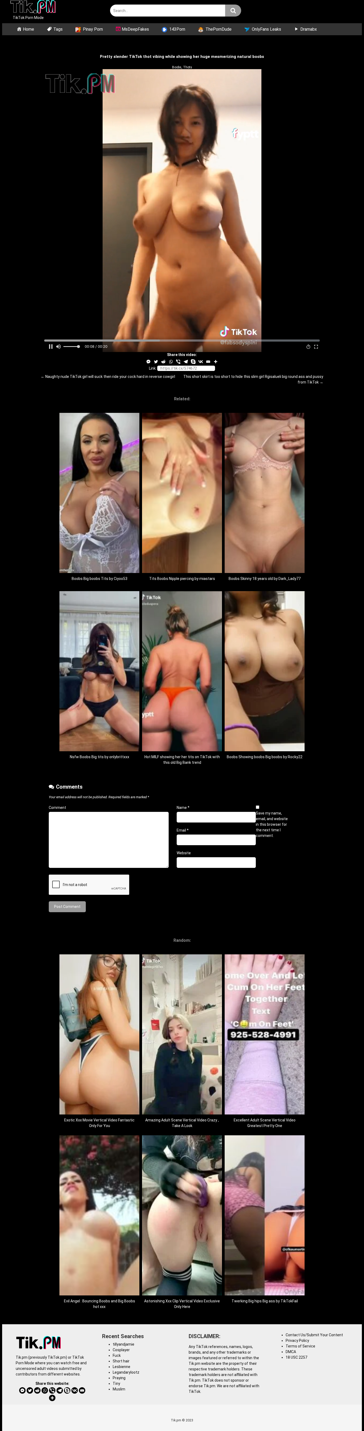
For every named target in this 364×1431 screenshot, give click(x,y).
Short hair (121, 1361)
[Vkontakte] (200, 361)
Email (183, 830)
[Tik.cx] (33, 7)
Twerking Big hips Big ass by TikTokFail (265, 1301)
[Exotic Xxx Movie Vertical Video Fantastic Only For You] (99, 1113)
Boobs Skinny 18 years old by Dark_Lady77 (265, 578)
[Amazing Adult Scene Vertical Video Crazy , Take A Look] (182, 1113)
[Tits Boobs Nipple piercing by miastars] (182, 572)
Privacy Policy (297, 1340)
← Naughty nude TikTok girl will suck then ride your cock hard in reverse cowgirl (108, 376)
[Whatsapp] (171, 361)
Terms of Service (300, 1346)
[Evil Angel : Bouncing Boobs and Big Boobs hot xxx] (99, 1294)
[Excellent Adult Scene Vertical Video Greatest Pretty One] (265, 1113)
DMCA (291, 1352)
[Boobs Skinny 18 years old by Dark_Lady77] (265, 572)
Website (184, 853)
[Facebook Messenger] (148, 361)
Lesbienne (121, 1367)
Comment (57, 807)
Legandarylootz (126, 1372)
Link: (152, 368)
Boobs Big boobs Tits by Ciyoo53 (99, 578)
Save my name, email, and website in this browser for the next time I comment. (272, 824)
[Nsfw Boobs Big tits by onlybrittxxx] (99, 750)
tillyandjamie (123, 1344)
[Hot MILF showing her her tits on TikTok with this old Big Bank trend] (182, 750)
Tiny (116, 1383)
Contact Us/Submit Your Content (314, 1335)
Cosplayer (121, 1350)
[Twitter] (156, 361)
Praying (119, 1378)
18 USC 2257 (296, 1357)
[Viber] (178, 361)
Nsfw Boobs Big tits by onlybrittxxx (99, 757)
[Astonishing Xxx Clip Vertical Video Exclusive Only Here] (182, 1294)
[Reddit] (163, 361)
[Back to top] (346, 1414)
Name (183, 807)
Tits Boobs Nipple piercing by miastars (182, 578)
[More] (215, 361)
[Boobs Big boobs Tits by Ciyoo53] (99, 572)
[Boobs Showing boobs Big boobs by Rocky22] (265, 750)
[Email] (208, 361)
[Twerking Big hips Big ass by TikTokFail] (265, 1294)
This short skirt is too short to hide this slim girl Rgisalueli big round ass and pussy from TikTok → (253, 379)
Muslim (119, 1389)
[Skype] (193, 361)
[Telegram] (186, 361)
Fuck (117, 1355)
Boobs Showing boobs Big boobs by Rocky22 (264, 757)
